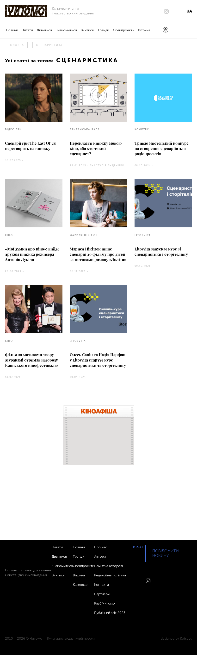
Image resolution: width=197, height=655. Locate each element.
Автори (100, 557)
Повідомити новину (165, 553)
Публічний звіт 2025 (109, 613)
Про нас (100, 547)
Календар (80, 585)
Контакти (101, 585)
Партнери (102, 594)
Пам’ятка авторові (108, 566)
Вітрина (144, 30)
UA (189, 11)
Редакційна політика (110, 575)
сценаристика (49, 45)
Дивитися (44, 30)
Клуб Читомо (104, 603)
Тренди (103, 30)
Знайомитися (66, 30)
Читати (27, 30)
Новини (12, 30)
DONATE (138, 547)
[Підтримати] (165, 30)
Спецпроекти (123, 30)
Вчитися (87, 30)
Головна (16, 45)
